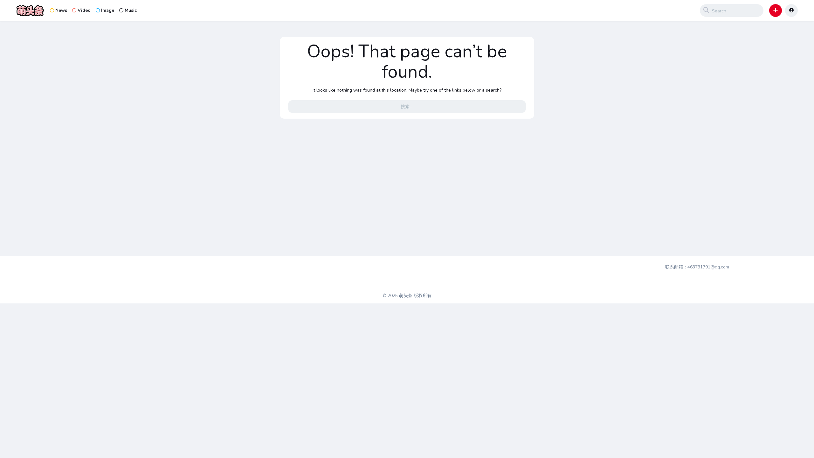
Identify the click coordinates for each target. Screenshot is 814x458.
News (61, 10)
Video (84, 10)
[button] (775, 10)
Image (107, 10)
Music (131, 10)
